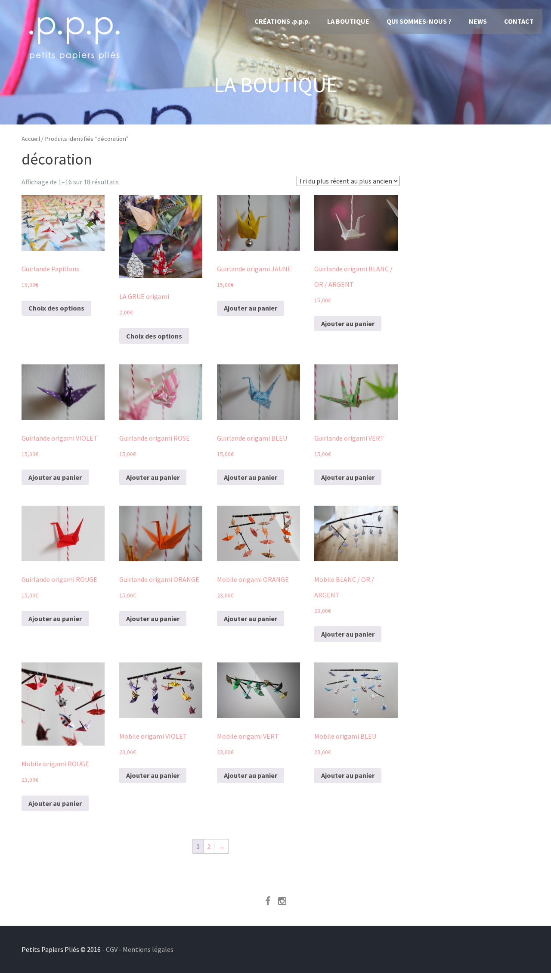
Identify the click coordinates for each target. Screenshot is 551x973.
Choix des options (56, 308)
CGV (112, 949)
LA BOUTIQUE (348, 21)
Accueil (31, 139)
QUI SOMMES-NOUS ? (419, 21)
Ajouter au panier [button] (250, 308)
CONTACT (519, 21)
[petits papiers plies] (75, 64)
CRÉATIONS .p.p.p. (282, 21)
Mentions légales (148, 949)
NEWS (478, 21)
